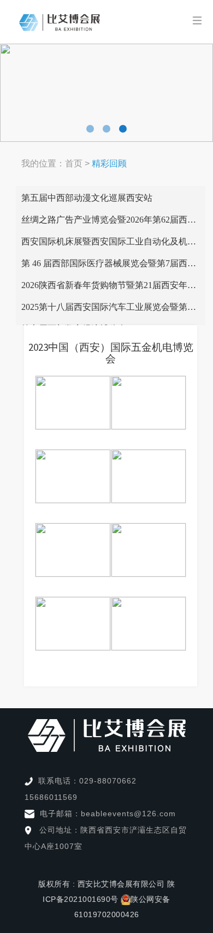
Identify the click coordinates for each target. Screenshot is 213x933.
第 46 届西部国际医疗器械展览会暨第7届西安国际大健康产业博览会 (113, 263)
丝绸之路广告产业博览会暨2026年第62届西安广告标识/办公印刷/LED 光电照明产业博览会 (113, 219)
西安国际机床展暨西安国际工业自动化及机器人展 (113, 241)
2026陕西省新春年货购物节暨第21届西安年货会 (113, 285)
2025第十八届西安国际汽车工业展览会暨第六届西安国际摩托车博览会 (113, 307)
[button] (90, 129)
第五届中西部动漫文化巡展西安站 (86, 197)
